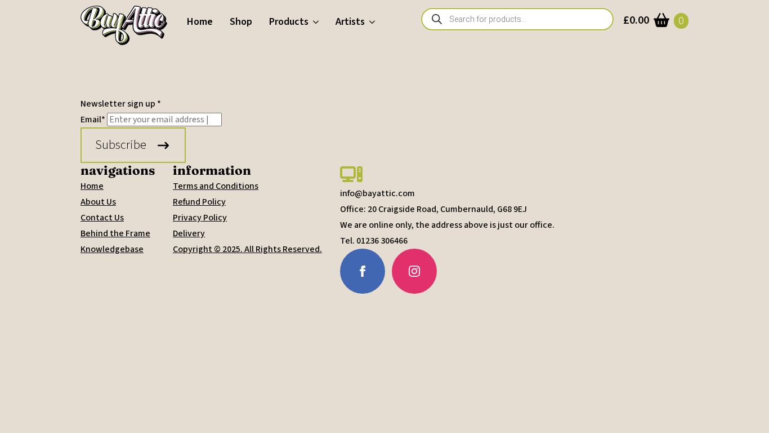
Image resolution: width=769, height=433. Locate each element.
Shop (241, 22)
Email (93, 119)
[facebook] (362, 271)
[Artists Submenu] (374, 22)
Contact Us (102, 217)
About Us (98, 202)
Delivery (189, 233)
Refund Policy (199, 202)
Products (289, 22)
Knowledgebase (112, 249)
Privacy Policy (200, 217)
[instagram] (414, 271)
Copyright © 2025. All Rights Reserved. (247, 249)
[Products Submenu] (318, 22)
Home (200, 22)
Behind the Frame (115, 233)
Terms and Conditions (215, 186)
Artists (350, 22)
